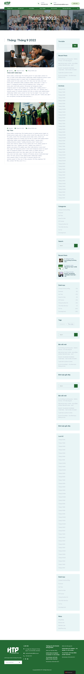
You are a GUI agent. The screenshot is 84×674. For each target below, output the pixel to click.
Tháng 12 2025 (62, 109)
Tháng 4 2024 (61, 149)
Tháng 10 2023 (62, 160)
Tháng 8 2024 (61, 143)
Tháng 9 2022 (61, 192)
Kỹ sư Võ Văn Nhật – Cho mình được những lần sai (67, 76)
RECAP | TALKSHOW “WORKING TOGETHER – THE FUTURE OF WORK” (67, 68)
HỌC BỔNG (31, 8)
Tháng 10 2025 (62, 115)
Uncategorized (62, 232)
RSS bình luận (61, 625)
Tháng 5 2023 (61, 172)
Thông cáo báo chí (63, 224)
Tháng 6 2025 (61, 126)
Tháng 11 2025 (61, 112)
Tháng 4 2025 (61, 132)
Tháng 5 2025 (61, 129)
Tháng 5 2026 (61, 97)
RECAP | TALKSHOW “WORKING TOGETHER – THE (70, 275)
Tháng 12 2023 (62, 155)
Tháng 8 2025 (61, 120)
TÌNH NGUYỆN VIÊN (66, 8)
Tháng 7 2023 (61, 169)
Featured (60, 212)
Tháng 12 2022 (62, 183)
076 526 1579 (44, 4)
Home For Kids (61, 218)
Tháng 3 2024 (61, 152)
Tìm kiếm (61, 41)
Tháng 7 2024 (61, 146)
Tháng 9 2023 (61, 163)
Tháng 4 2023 (61, 175)
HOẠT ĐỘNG (42, 8)
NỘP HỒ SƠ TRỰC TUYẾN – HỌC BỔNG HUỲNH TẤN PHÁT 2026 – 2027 (68, 64)
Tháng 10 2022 (62, 189)
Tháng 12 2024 (62, 135)
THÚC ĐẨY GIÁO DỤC (14, 73)
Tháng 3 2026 (61, 103)
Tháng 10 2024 (62, 137)
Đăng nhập (61, 619)
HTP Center (61, 221)
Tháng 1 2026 (61, 106)
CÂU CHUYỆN (54, 8)
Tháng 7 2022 (61, 195)
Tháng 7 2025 (61, 123)
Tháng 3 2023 (61, 177)
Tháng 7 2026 (61, 92)
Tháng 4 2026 (61, 100)
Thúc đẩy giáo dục (63, 227)
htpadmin (11, 70)
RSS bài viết (61, 622)
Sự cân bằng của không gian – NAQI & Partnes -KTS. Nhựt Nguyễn (67, 59)
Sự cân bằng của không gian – (70, 261)
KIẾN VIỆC (75, 3)
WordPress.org (62, 628)
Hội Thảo (10, 130)
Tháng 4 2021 (61, 197)
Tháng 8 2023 (61, 166)
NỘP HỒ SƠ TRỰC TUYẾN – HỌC (70, 267)
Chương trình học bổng (64, 209)
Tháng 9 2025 (61, 117)
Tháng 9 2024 (61, 140)
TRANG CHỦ (10, 8)
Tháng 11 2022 (61, 186)
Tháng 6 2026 (61, 95)
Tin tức (60, 229)
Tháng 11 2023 (61, 157)
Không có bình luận (32, 70)
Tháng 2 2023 (61, 180)
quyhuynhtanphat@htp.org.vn (61, 4)
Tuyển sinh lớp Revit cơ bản (65, 72)
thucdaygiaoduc (62, 324)
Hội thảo (60, 215)
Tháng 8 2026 (61, 89)
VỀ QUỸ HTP (21, 8)
